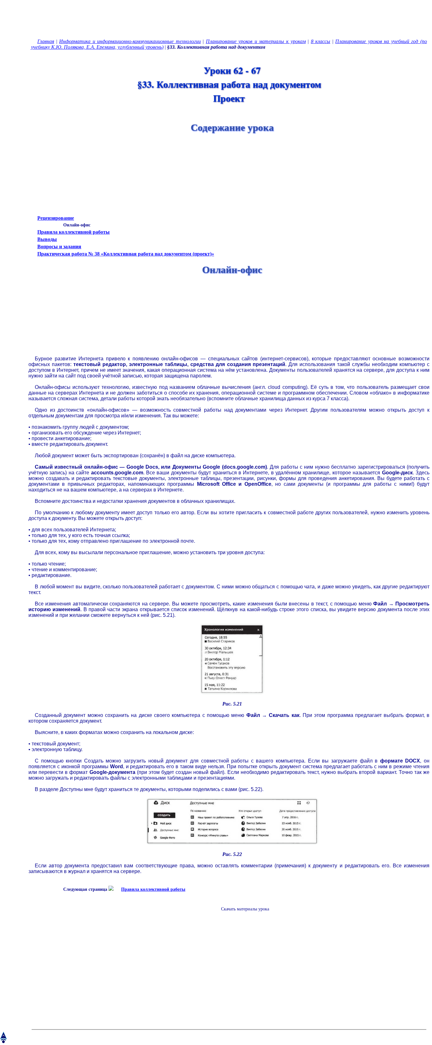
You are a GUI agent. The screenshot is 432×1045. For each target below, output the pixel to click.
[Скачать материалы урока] (242, 914)
